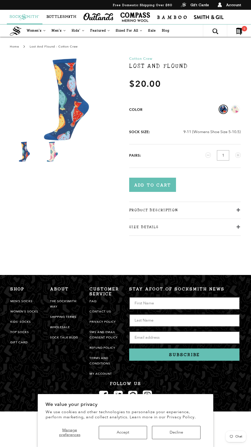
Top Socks (19, 332)
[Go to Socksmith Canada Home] (24, 17)
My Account (100, 374)
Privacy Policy (102, 322)
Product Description (153, 210)
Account (233, 5)
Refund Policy (102, 348)
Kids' (79, 30)
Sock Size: (139, 132)
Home (14, 47)
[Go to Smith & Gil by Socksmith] (208, 17)
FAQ (93, 301)
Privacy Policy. (181, 417)
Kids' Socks (20, 322)
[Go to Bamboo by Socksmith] (172, 17)
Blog (165, 30)
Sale (152, 30)
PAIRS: (135, 155)
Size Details (144, 226)
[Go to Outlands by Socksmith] (98, 17)
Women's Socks (24, 311)
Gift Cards (199, 5)
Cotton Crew (140, 58)
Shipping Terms (63, 317)
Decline (176, 432)
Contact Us (100, 311)
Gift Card (19, 342)
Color (136, 109)
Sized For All (130, 30)
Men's (59, 30)
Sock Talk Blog (64, 337)
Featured (101, 30)
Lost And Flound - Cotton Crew (54, 47)
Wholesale (60, 327)
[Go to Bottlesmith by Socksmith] (61, 17)
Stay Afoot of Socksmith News (177, 288)
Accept (123, 432)
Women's (37, 30)
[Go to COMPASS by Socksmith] (135, 17)
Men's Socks (21, 301)
